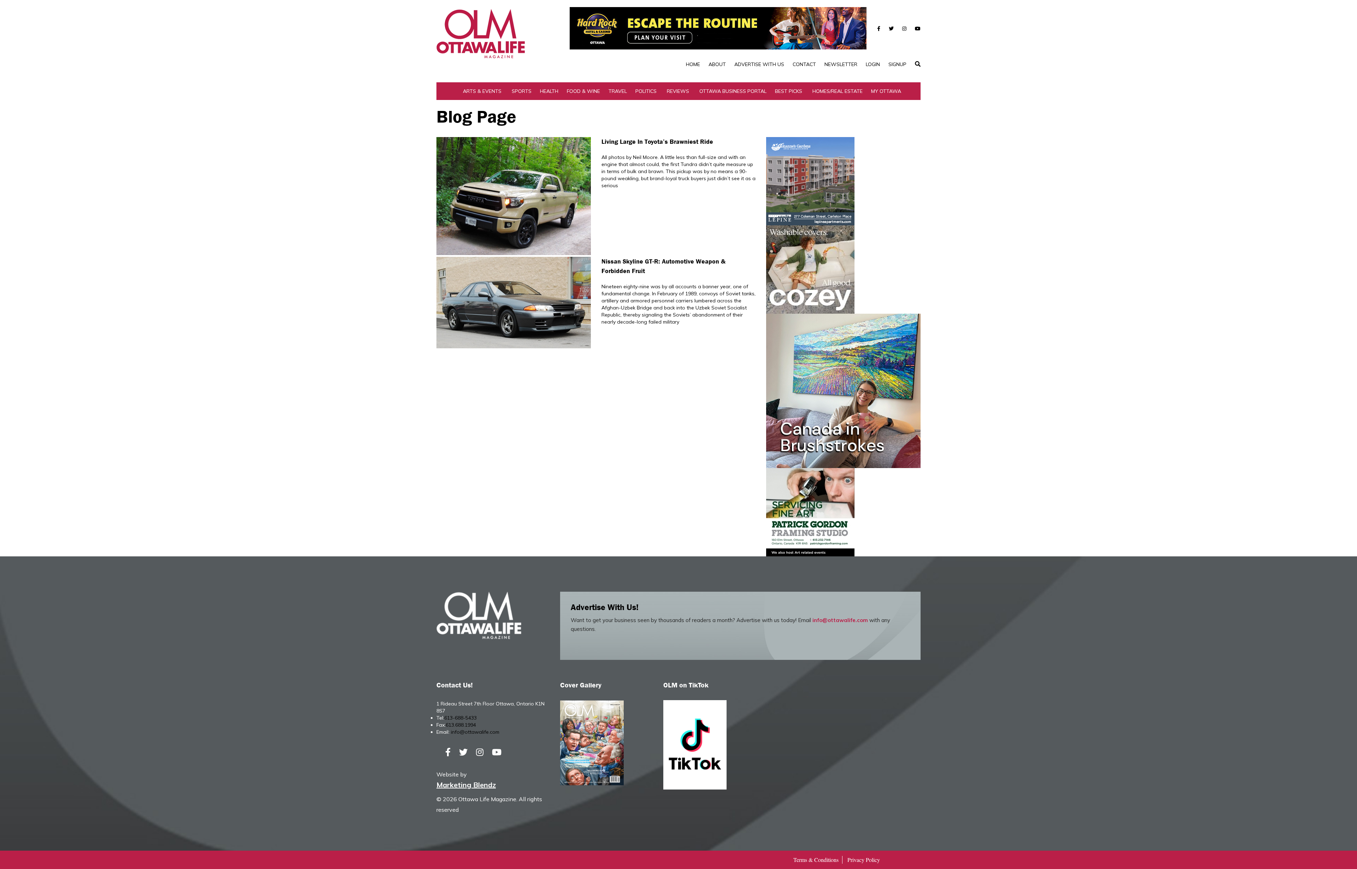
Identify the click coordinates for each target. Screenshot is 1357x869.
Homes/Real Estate (837, 91)
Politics (646, 91)
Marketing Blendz (466, 784)
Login (873, 64)
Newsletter (840, 64)
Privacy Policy (863, 859)
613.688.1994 (461, 725)
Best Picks (788, 91)
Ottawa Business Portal (732, 91)
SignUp (897, 64)
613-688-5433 (460, 718)
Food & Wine (583, 91)
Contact (804, 64)
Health (549, 91)
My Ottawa (886, 91)
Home (693, 64)
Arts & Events (482, 91)
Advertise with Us (759, 64)
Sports (521, 91)
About (717, 64)
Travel (618, 91)
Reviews (678, 91)
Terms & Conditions (816, 859)
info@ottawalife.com (840, 620)
